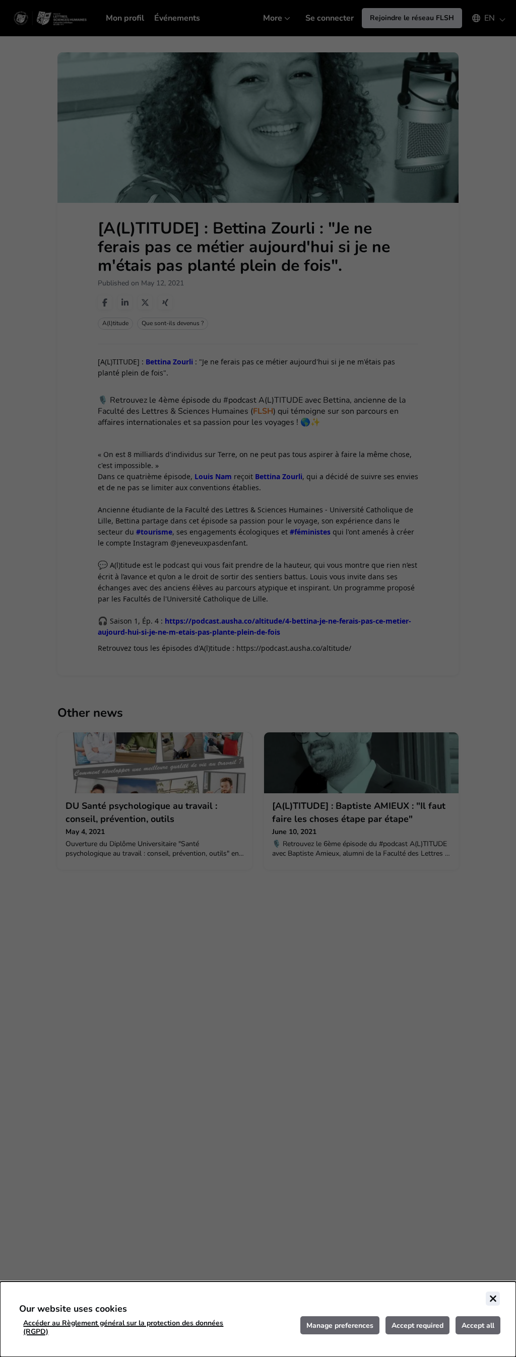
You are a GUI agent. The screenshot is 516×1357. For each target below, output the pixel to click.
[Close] (493, 1299)
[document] (258, 1319)
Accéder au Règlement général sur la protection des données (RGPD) (123, 1327)
